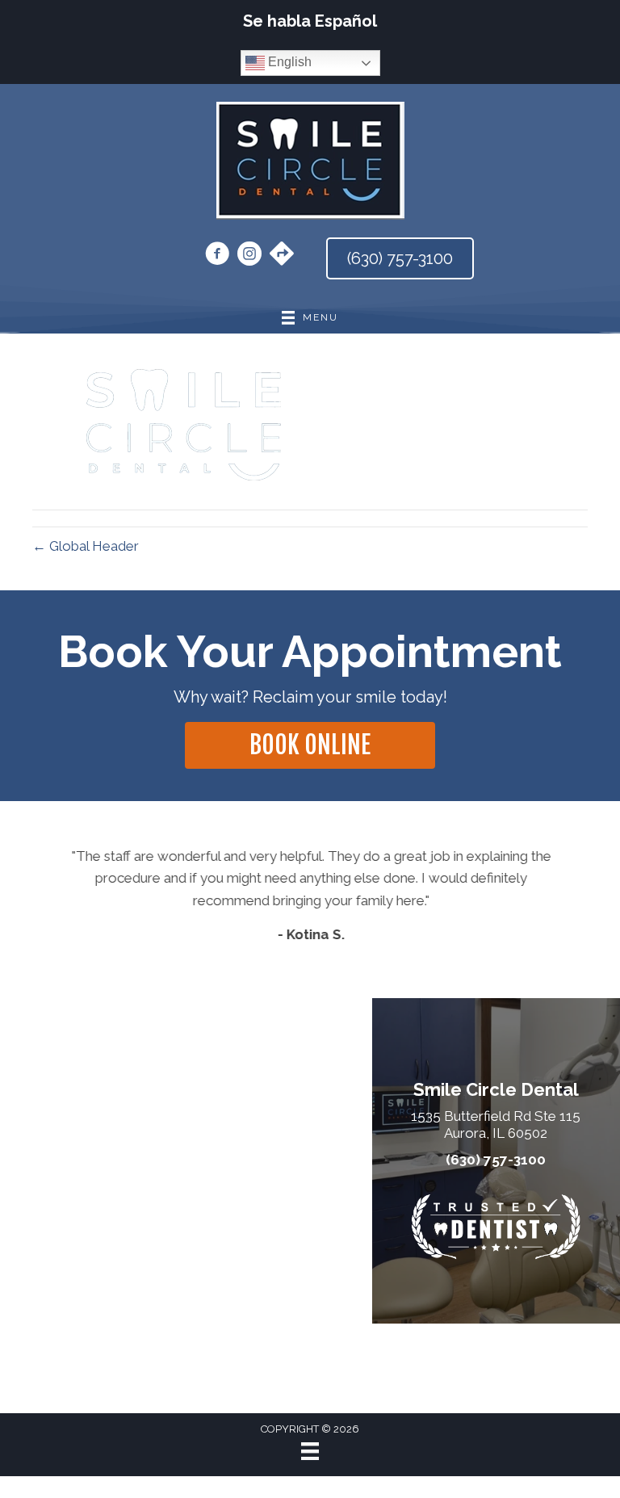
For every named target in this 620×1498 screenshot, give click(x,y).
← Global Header (85, 546)
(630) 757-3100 (496, 1160)
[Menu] (310, 1451)
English (288, 62)
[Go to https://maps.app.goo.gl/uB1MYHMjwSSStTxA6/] (282, 255)
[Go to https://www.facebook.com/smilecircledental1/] (217, 256)
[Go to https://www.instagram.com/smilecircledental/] (249, 256)
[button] (310, 745)
